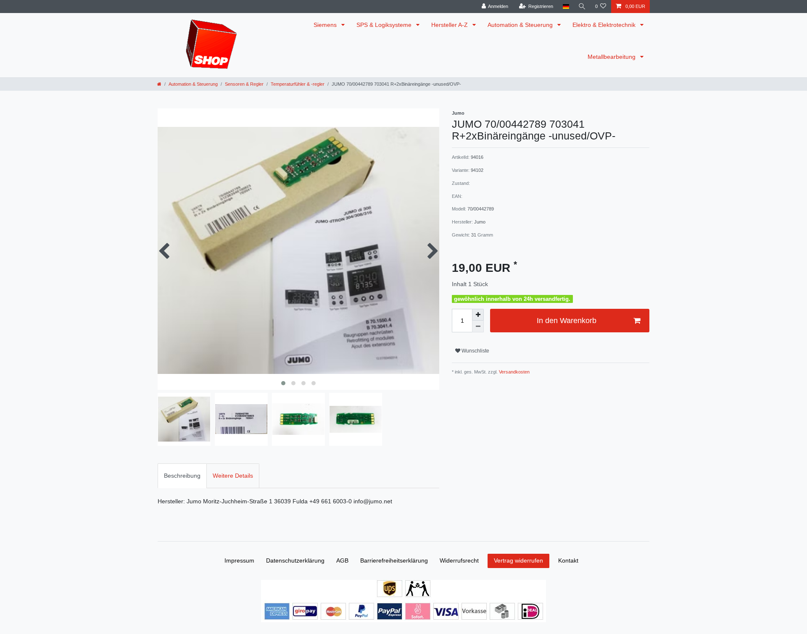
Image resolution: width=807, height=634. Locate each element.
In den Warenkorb (566, 320)
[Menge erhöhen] (478, 315)
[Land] (565, 6)
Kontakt (568, 560)
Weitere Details (233, 475)
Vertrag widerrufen (518, 560)
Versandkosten (514, 371)
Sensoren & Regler (244, 84)
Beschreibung (182, 475)
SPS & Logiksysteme (384, 24)
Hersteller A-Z (450, 24)
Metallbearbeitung (612, 56)
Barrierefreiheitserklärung (394, 560)
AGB (342, 560)
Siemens (326, 24)
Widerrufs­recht (459, 560)
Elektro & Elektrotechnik (604, 24)
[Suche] (582, 6)
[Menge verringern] (478, 326)
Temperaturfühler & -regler (297, 84)
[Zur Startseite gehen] (159, 84)
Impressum (239, 560)
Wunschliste (474, 351)
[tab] (182, 475)
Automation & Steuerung (521, 24)
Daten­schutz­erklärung (295, 560)
